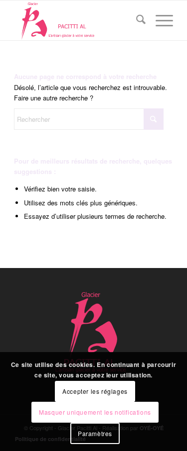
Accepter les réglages (95, 391)
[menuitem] (136, 20)
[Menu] (159, 20)
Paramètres (95, 433)
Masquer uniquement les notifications (95, 412)
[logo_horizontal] (77, 20)
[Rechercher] (136, 20)
